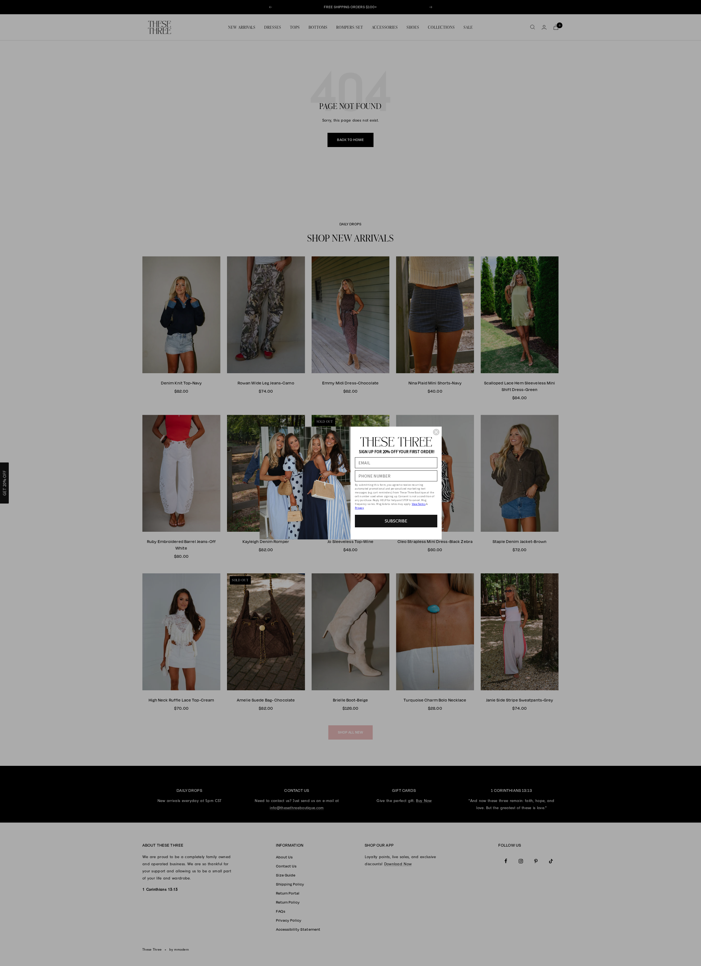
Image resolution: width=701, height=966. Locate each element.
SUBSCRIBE (396, 521)
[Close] (436, 432)
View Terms (419, 504)
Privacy (359, 508)
